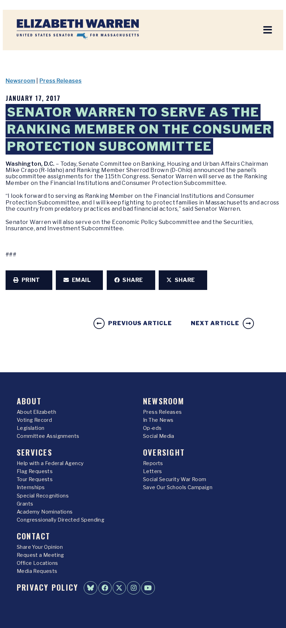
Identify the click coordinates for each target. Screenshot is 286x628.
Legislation (30, 428)
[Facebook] (105, 588)
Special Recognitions (43, 496)
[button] (29, 280)
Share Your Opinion (40, 547)
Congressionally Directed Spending (60, 520)
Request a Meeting (40, 555)
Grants (25, 504)
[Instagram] (133, 588)
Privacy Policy (47, 587)
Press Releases (60, 80)
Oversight (164, 452)
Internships (31, 487)
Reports (153, 463)
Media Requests (37, 571)
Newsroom (20, 80)
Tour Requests (35, 479)
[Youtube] (148, 588)
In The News (158, 420)
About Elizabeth (36, 412)
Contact (34, 535)
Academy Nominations (45, 512)
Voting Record (34, 420)
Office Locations (37, 563)
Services (34, 452)
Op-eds (152, 428)
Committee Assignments (48, 436)
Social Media (158, 436)
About (29, 400)
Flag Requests (35, 471)
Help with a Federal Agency (50, 463)
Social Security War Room (174, 479)
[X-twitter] (119, 588)
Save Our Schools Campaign (177, 487)
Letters (152, 471)
